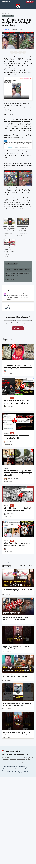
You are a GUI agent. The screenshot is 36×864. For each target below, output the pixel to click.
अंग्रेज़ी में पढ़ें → (7, 308)
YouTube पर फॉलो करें (27, 566)
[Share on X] (16, 52)
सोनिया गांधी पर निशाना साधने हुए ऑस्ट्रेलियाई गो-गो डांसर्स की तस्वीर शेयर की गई (17, 509)
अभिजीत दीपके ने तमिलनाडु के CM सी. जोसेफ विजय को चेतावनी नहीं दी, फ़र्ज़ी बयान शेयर (17, 544)
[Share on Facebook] (12, 52)
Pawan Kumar (10, 549)
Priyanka (16, 478)
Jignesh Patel (8, 29)
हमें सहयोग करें (30, 1)
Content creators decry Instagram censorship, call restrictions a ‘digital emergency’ (17, 619)
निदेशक (24, 771)
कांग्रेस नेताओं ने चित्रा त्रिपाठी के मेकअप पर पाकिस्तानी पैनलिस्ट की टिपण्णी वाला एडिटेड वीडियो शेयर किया (9, 250)
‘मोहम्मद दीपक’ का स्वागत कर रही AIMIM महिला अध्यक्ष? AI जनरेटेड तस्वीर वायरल (22, 229)
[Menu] (33, 6)
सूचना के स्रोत (7, 771)
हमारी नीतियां (22, 767)
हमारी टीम (16, 771)
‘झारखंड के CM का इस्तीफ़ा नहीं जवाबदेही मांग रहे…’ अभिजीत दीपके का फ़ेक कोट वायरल (17, 402)
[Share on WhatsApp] (20, 52)
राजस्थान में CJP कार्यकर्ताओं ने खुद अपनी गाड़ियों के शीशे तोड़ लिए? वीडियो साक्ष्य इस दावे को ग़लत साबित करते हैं (18, 473)
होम (3, 13)
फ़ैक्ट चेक (7, 13)
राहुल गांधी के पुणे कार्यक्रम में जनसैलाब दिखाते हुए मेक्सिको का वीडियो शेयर (16, 647)
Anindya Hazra (10, 406)
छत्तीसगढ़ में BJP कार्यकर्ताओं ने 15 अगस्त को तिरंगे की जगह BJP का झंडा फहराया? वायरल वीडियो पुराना (16, 733)
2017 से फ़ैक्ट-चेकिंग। (6, 1)
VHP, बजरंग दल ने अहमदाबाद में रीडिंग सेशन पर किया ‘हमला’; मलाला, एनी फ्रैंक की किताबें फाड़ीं (18, 367)
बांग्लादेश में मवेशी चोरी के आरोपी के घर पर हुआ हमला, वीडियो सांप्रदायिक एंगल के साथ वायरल (9, 229)
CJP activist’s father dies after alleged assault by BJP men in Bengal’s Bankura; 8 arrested (17, 676)
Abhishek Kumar (10, 441)
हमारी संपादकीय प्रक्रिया (9, 767)
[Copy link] (24, 52)
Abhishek (10, 478)
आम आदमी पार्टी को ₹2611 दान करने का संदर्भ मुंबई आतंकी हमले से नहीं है (17, 437)
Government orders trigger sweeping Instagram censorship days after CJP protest (17, 590)
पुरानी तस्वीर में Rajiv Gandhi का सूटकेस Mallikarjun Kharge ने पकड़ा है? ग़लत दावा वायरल (17, 704)
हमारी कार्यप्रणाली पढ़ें (10, 280)
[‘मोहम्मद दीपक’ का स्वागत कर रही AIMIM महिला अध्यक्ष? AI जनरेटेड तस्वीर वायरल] (23, 221)
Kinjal (8, 371)
